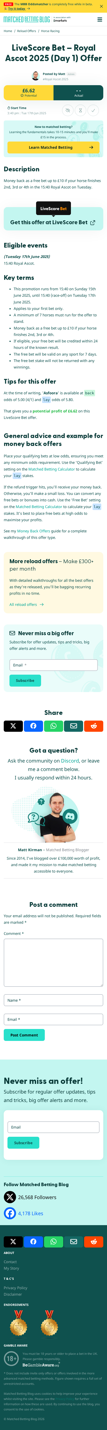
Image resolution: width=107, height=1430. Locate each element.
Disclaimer (13, 1294)
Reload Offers (26, 31)
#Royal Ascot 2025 (55, 79)
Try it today (17, 8)
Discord (70, 760)
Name (14, 1000)
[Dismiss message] (101, 6)
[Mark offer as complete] (93, 110)
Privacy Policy (15, 1287)
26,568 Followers (37, 1197)
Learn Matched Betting (51, 147)
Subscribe (25, 680)
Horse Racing (50, 31)
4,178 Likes (30, 1213)
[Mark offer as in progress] (80, 110)
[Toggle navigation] (100, 19)
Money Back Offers (33, 530)
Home (8, 31)
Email (13, 1019)
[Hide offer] (67, 110)
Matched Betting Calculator (51, 469)
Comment (14, 933)
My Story (11, 1268)
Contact (10, 1261)
